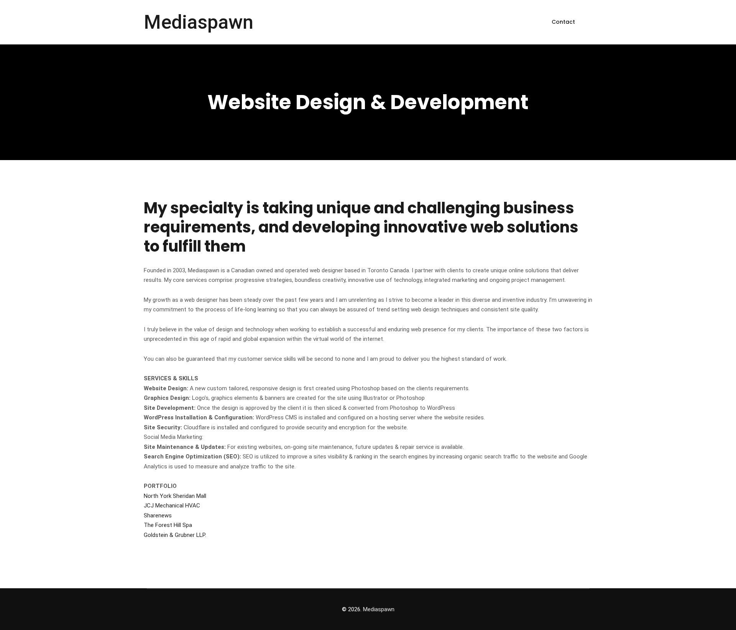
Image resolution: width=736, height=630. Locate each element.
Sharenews (158, 515)
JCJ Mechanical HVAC (172, 505)
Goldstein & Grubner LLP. (175, 535)
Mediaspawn (198, 22)
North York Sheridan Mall (175, 496)
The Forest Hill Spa (168, 525)
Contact (563, 22)
